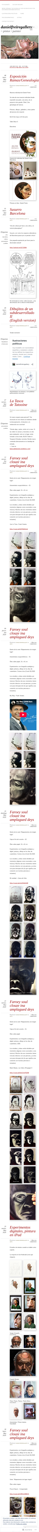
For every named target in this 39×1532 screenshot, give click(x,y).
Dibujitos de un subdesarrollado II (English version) (23, 314)
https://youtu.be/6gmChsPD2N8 (19, 1073)
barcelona (4, 237)
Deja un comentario (33, 410)
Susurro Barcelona (17, 211)
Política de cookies (21, 1524)
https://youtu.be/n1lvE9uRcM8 (19, 883)
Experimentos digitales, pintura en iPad (23, 1231)
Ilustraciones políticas (9, 13)
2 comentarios (33, 219)
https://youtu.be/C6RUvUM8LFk (19, 1494)
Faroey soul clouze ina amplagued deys (22, 462)
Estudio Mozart (18, 4)
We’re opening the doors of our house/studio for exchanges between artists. (18, 9)
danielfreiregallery (16, 27)
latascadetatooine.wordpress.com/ (20, 449)
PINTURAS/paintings (8, 17)
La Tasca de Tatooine (18, 403)
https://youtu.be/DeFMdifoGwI (19, 529)
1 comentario (33, 86)
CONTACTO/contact (8, 21)
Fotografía (5, 4)
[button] (16, 171)
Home (22, 13)
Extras (19, 17)
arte (11, 87)
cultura (5, 239)
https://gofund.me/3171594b (18, 247)
